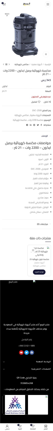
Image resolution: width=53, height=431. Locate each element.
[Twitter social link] (38, 125)
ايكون (4, 86)
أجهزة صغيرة (36, 64)
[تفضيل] (33, 250)
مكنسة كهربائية (20, 120)
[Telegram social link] (27, 125)
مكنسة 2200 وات (35, 120)
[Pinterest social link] (34, 125)
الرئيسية (47, 64)
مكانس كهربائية (22, 64)
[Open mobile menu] (48, 4)
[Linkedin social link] (30, 125)
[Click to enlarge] (46, 54)
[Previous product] (9, 64)
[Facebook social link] (41, 125)
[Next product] (3, 64)
